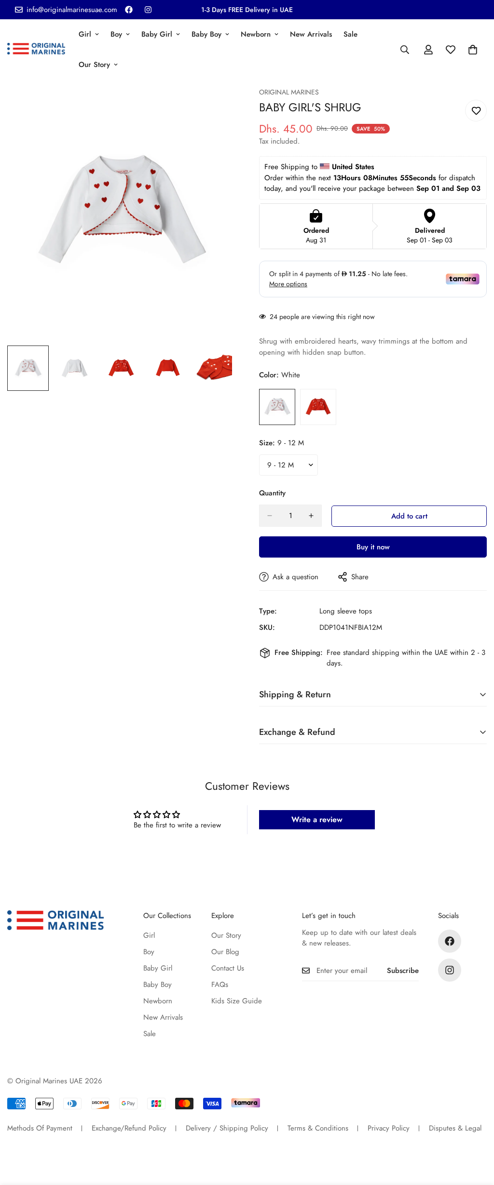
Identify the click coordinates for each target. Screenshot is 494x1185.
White (277, 407)
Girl (85, 34)
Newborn (256, 34)
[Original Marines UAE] (36, 49)
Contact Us (227, 968)
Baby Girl (156, 34)
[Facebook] (129, 9)
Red (318, 407)
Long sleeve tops (345, 611)
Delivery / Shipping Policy (227, 1128)
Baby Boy (206, 34)
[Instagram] (148, 9)
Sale (350, 34)
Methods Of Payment (39, 1128)
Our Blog (225, 951)
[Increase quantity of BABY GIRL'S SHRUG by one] (311, 515)
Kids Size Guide (236, 1001)
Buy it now (373, 547)
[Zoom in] (214, 108)
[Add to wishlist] (476, 110)
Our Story (94, 64)
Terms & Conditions (318, 1128)
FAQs (219, 984)
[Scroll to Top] (475, 1132)
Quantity (272, 493)
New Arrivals (311, 34)
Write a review (317, 819)
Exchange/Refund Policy (129, 1128)
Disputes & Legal (455, 1128)
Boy (116, 34)
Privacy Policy (389, 1128)
